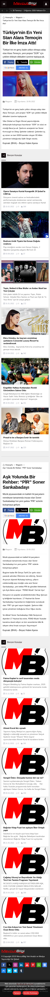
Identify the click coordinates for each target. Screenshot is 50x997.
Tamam (17, 993)
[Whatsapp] (39, 965)
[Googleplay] (9, 970)
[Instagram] (15, 965)
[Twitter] (9, 965)
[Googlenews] (44, 965)
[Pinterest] (33, 965)
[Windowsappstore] (15, 970)
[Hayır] (46, 988)
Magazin (19, 17)
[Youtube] (27, 965)
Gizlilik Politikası (30, 993)
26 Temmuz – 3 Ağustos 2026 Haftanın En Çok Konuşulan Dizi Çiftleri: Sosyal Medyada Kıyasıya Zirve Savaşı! (31, 11)
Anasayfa (9, 17)
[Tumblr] (21, 970)
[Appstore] (3, 970)
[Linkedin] (21, 965)
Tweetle (24, 62)
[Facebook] (3, 965)
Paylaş (10, 62)
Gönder (37, 62)
